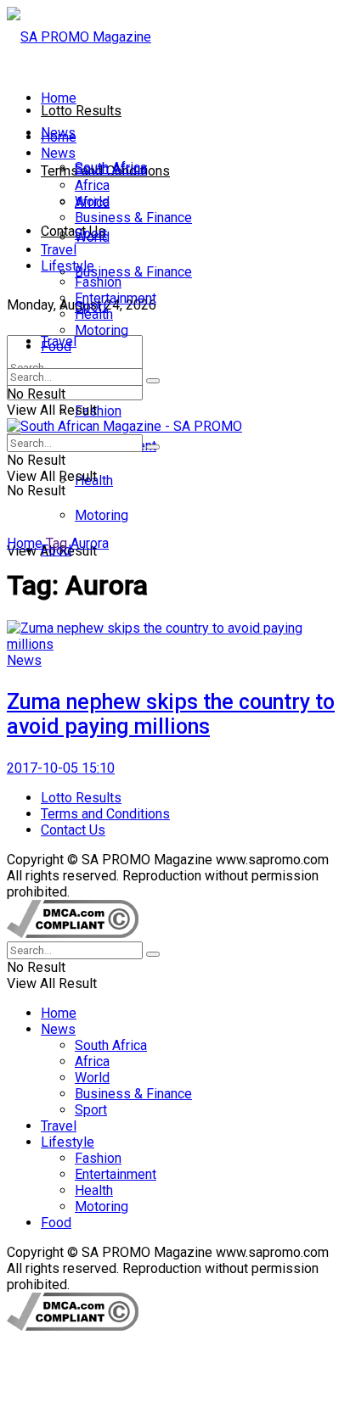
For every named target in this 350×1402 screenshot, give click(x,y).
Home (58, 98)
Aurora (90, 543)
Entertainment (115, 298)
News (58, 153)
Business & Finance (133, 272)
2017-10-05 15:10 (61, 768)
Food (56, 346)
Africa (92, 185)
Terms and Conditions (105, 814)
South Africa (111, 169)
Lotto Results (81, 111)
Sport (91, 234)
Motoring (101, 515)
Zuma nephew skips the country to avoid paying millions (171, 714)
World (92, 201)
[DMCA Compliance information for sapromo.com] (72, 933)
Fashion (98, 411)
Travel (58, 250)
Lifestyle (67, 266)
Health (94, 314)
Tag (56, 543)
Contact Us (73, 231)
